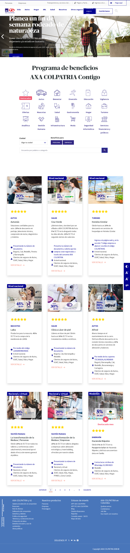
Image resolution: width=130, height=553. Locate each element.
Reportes (74, 514)
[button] (2, 36)
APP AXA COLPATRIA (78, 504)
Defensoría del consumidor (21, 511)
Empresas (45, 506)
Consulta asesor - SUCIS (79, 516)
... (74, 490)
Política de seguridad (19, 516)
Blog (72, 509)
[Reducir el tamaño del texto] (126, 273)
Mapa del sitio (76, 519)
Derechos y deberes (19, 514)
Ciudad (22, 138)
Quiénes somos (106, 506)
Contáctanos (105, 509)
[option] (65, 36)
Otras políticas (17, 529)
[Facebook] (65, 541)
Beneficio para (57, 138)
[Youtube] (71, 541)
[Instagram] (77, 541)
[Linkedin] (74, 541)
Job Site (103, 511)
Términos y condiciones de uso (23, 519)
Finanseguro (46, 509)
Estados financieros (78, 511)
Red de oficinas (17, 509)
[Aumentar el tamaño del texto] (126, 279)
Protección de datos (19, 521)
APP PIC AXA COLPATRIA (79, 506)
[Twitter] (68, 541)
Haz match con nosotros (109, 514)
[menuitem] (9, 3)
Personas (45, 504)
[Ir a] (10, 11)
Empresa (68, 142)
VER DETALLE (17, 265)
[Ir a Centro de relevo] (126, 285)
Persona (56, 142)
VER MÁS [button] (16, 57)
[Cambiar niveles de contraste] (126, 267)
